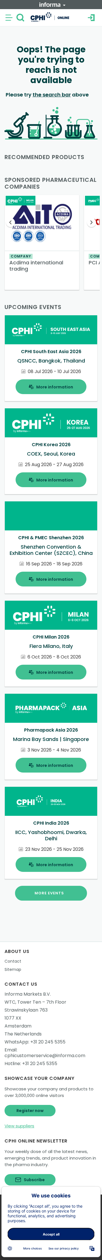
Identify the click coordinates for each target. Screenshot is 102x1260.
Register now (30, 1110)
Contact (13, 961)
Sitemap (13, 969)
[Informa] (52, 4)
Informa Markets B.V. (28, 994)
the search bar (52, 94)
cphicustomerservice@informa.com (45, 1055)
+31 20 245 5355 (47, 1042)
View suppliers (19, 1126)
